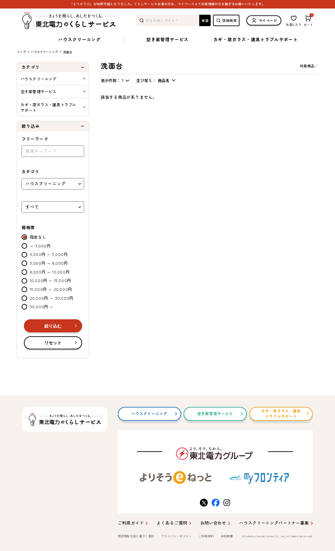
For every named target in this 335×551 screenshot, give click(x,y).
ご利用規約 (206, 536)
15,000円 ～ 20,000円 (51, 289)
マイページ (268, 20)
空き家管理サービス (167, 39)
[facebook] (215, 503)
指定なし (38, 237)
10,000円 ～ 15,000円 (50, 280)
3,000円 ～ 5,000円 (49, 254)
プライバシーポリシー (176, 536)
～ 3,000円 (40, 245)
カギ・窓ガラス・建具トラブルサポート (255, 39)
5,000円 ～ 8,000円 (49, 263)
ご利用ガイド (131, 523)
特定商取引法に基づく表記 (136, 536)
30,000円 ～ (42, 306)
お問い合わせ (213, 523)
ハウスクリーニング (79, 39)
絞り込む (53, 326)
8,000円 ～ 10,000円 (50, 272)
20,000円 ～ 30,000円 (52, 298)
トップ (21, 52)
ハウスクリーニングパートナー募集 (274, 523)
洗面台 (67, 52)
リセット (53, 342)
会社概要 (227, 536)
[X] (203, 503)
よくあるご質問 (172, 523)
